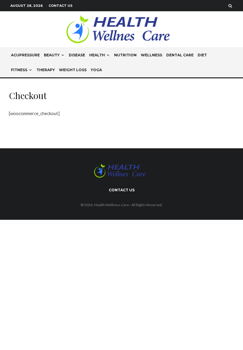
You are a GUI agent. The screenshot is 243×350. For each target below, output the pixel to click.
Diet (202, 55)
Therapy (45, 70)
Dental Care (180, 55)
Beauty (52, 55)
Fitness (19, 70)
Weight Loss (73, 70)
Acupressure (25, 55)
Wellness (151, 55)
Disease (77, 55)
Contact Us (61, 6)
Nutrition (125, 55)
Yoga (96, 70)
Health (97, 55)
